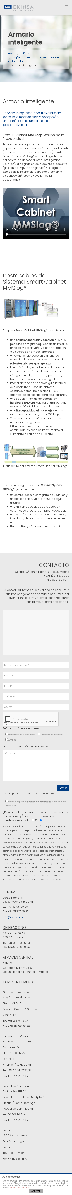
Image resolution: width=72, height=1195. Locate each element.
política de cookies (19, 1187)
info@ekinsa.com (14, 917)
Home (12, 53)
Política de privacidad (39, 801)
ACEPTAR (36, 1191)
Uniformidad (28, 53)
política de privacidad (49, 879)
